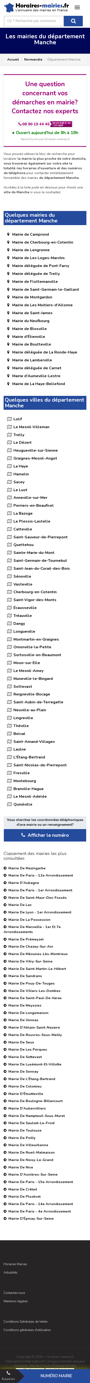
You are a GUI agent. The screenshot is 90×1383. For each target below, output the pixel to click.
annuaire (79, 1361)
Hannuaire (12, 1361)
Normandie (33, 59)
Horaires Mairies (15, 1264)
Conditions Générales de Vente (25, 1322)
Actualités (11, 1272)
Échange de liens (64, 1366)
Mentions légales (16, 1301)
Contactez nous (14, 1293)
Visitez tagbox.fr (33, 1361)
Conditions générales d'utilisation (27, 1330)
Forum (46, 1366)
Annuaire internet (59, 1361)
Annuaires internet (26, 1366)
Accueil (13, 59)
